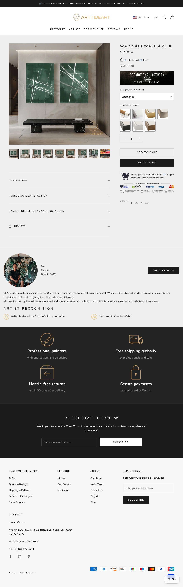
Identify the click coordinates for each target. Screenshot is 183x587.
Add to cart (147, 152)
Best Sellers (64, 484)
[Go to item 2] (25, 154)
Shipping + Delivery (19, 490)
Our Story (96, 478)
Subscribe (120, 442)
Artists (74, 29)
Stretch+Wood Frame (150, 126)
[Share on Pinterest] (141, 202)
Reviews (114, 29)
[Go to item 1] (14, 154)
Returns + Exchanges (20, 496)
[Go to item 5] (59, 154)
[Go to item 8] (94, 154)
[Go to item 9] (105, 154)
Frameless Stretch (137, 114)
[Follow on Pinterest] (29, 556)
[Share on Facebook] (131, 202)
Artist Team (96, 484)
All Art (61, 478)
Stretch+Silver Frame (162, 114)
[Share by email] (146, 202)
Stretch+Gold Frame (150, 114)
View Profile (163, 270)
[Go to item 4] (48, 154)
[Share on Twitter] (136, 202)
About (128, 29)
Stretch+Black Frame (125, 126)
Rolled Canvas (125, 114)
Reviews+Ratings (18, 484)
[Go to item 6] (71, 154)
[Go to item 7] (82, 154)
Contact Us (96, 490)
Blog (93, 502)
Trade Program (17, 502)
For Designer (94, 29)
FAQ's (12, 478)
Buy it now (147, 162)
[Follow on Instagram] (19, 556)
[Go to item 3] (36, 154)
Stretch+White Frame (137, 126)
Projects (94, 496)
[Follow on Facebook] (10, 556)
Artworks (57, 29)
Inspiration (63, 490)
